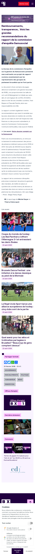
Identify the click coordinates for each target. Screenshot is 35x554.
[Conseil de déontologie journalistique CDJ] (17, 469)
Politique (24, 375)
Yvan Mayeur (10, 379)
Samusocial (10, 384)
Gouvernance (10, 370)
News (20, 379)
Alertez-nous (23, 4)
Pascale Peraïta (11, 375)
